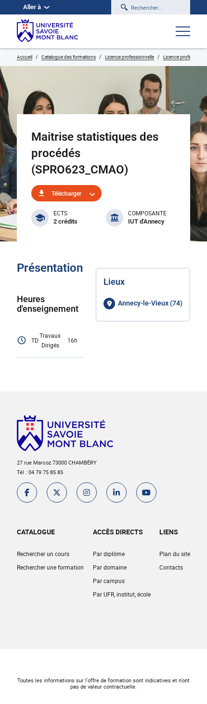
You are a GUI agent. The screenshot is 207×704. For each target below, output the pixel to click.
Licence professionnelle (129, 56)
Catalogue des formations (68, 56)
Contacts (171, 567)
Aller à (32, 7)
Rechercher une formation (50, 567)
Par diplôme (109, 554)
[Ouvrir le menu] (183, 32)
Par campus (109, 580)
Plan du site (174, 554)
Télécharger (66, 193)
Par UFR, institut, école (122, 594)
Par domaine (110, 567)
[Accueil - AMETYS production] (47, 31)
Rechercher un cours (43, 554)
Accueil (24, 56)
